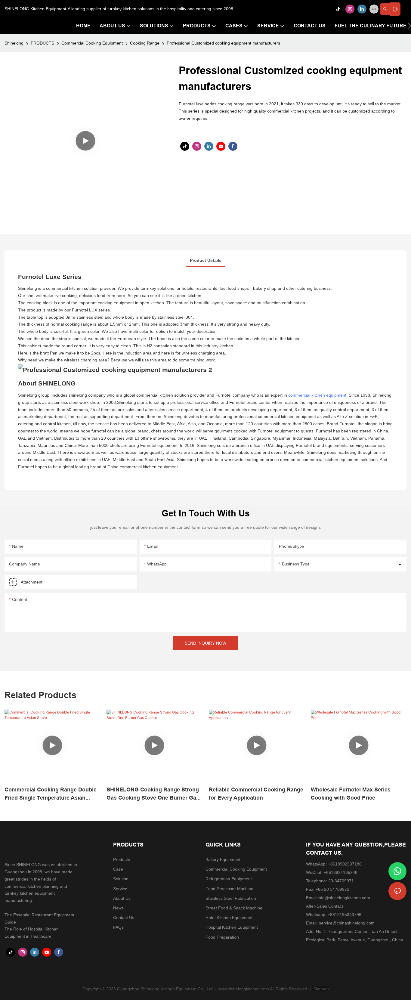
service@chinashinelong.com (347, 923)
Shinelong (14, 43)
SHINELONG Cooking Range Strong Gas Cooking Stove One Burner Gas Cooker (153, 794)
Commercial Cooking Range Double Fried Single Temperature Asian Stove (51, 794)
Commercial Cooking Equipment (92, 43)
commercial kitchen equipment (317, 395)
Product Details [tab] (205, 260)
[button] (409, 26)
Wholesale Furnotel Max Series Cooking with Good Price (351, 793)
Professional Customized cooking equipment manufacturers (223, 43)
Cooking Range (144, 43)
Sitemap (320, 988)
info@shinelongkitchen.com (344, 897)
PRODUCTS (42, 43)
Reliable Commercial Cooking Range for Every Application (256, 793)
